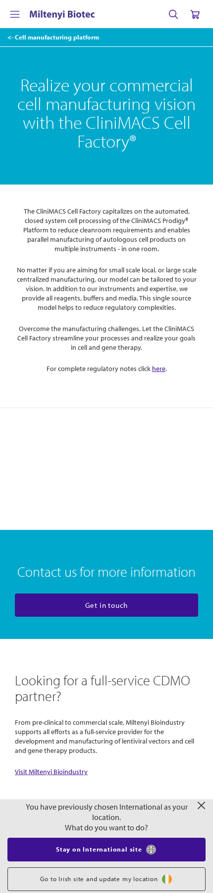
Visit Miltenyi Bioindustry (51, 771)
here (158, 368)
